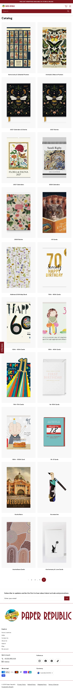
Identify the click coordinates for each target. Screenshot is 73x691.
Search (4, 643)
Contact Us (5, 638)
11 (39, 580)
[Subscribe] (53, 677)
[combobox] (36, 11)
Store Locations (6, 632)
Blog (3, 646)
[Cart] (66, 6)
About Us (4, 641)
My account (5, 649)
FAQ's (3, 635)
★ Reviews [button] (2, 347)
